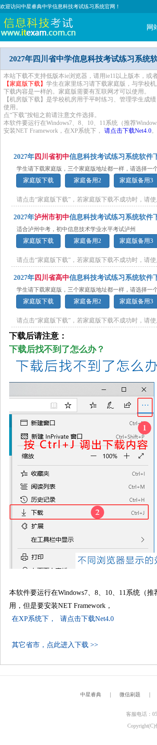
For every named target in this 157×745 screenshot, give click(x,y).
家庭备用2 (87, 180)
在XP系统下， (35, 618)
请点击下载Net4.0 (127, 131)
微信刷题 (129, 694)
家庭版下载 (38, 180)
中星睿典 (90, 694)
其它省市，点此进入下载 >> (55, 644)
